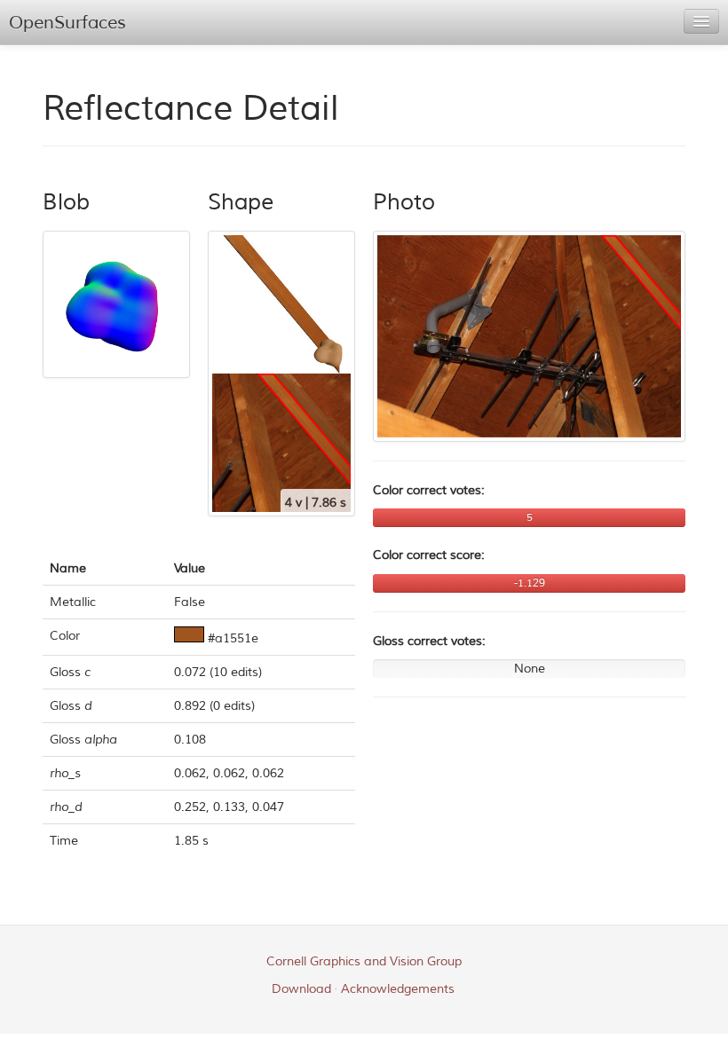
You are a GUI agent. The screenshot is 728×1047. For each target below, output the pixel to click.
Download (301, 988)
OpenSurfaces (67, 23)
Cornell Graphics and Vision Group (364, 961)
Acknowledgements (398, 988)
